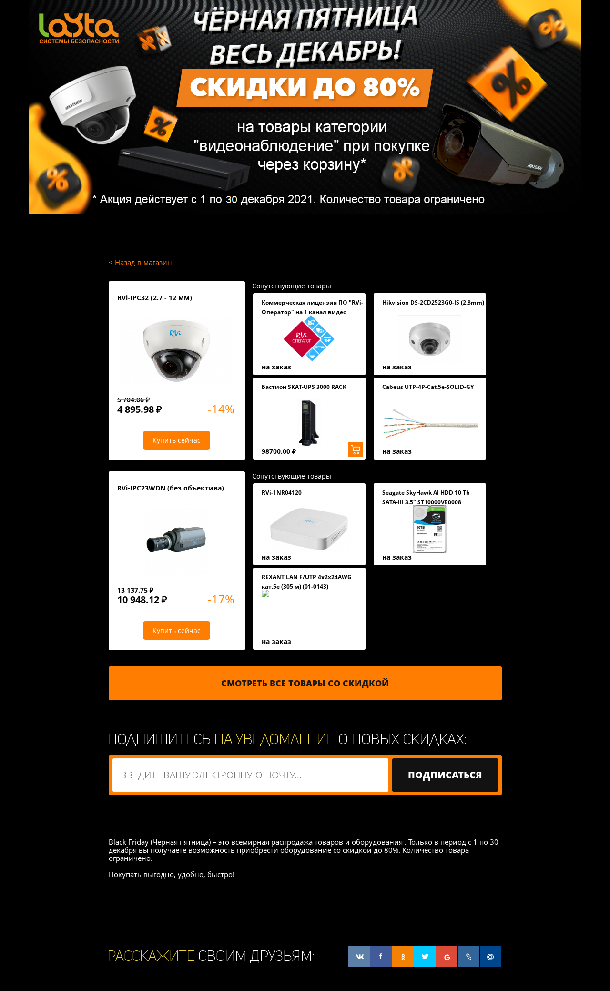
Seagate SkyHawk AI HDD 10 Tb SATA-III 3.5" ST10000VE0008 (426, 497)
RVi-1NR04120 (282, 493)
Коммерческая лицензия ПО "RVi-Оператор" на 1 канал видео (312, 307)
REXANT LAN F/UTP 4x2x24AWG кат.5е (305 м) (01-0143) (307, 582)
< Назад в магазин (140, 262)
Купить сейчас (176, 440)
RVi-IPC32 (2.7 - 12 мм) (154, 297)
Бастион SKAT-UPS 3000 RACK (304, 387)
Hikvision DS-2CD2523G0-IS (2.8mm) (433, 302)
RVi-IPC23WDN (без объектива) (170, 487)
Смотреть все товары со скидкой (305, 683)
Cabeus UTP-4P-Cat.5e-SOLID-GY (428, 387)
